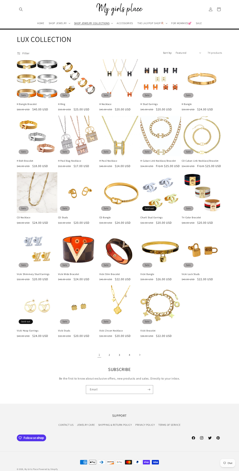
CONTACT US (65, 424)
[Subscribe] (149, 389)
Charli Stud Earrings (151, 217)
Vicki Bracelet (147, 330)
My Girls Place (31, 469)
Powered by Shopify (48, 469)
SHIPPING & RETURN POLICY (115, 424)
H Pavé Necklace (108, 160)
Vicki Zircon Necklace (111, 330)
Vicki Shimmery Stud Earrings (33, 274)
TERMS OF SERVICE (169, 424)
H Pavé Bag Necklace (69, 160)
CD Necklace (23, 217)
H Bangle (187, 104)
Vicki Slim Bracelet (109, 274)
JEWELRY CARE (86, 424)
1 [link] (99, 355)
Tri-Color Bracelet (191, 217)
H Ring (61, 104)
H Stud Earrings (149, 104)
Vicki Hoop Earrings (27, 330)
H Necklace (105, 104)
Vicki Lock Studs (191, 274)
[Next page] (140, 355)
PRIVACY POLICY (145, 424)
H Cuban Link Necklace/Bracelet (158, 160)
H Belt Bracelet (25, 160)
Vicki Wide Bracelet (68, 274)
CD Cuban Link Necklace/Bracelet (200, 160)
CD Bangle (105, 217)
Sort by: (167, 52)
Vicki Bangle (147, 274)
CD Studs (63, 217)
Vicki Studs (64, 330)
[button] (21, 9)
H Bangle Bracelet (27, 104)
